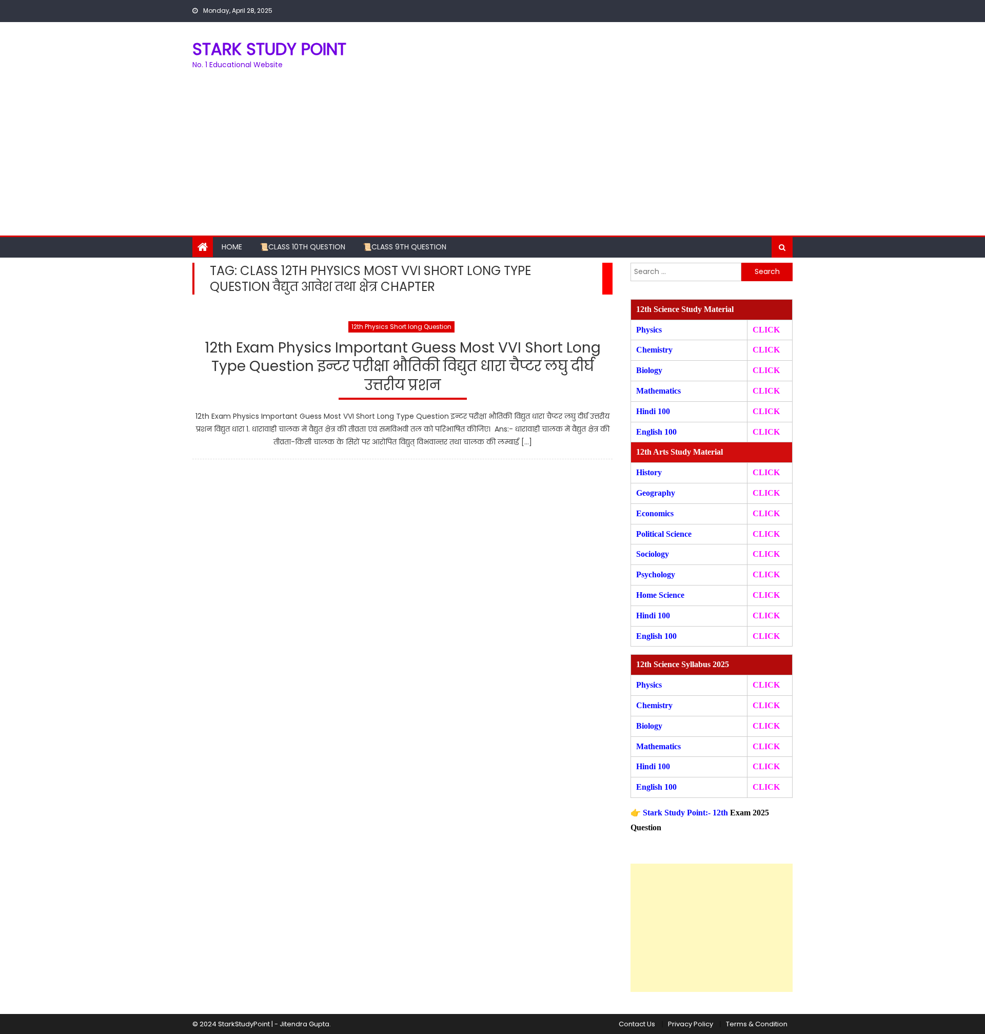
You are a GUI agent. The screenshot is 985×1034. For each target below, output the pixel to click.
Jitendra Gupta (304, 1024)
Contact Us (637, 1024)
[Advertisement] (492, 158)
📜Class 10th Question (302, 247)
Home (232, 247)
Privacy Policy (690, 1024)
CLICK (766, 390)
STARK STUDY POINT (269, 49)
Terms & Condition (756, 1024)
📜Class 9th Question (404, 247)
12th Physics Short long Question (401, 326)
